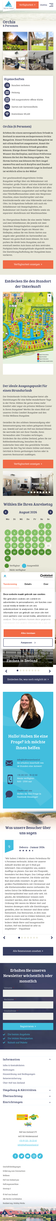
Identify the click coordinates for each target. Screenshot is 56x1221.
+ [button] (49, 295)
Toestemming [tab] (10, 584)
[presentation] (8, 483)
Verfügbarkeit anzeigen (27, 264)
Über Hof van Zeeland (14, 1083)
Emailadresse (11, 1011)
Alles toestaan (28, 633)
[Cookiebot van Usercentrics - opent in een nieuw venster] (40, 576)
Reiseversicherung (12, 1078)
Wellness (6, 1176)
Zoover (40, 1156)
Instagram (34, 1156)
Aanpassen (26, 642)
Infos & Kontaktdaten (13, 1065)
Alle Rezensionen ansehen (27, 951)
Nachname (10, 999)
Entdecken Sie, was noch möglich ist (27, 679)
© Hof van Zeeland (10, 1195)
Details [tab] (28, 584)
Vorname (9, 988)
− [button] (49, 300)
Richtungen (8, 1070)
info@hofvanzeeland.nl (28, 1145)
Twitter (21, 1156)
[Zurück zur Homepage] (8, 5)
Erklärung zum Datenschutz (14, 1171)
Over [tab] (46, 584)
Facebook (15, 1156)
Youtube (27, 1156)
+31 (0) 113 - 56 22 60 (28, 1141)
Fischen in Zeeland (22, 660)
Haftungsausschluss (10, 1184)
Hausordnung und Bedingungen (19, 1074)
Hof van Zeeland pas (11, 1180)
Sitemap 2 (7, 1189)
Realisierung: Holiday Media (14, 1203)
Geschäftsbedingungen (12, 1167)
